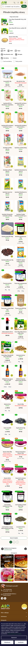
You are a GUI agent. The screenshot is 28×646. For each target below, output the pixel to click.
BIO (4, 50)
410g (22, 291)
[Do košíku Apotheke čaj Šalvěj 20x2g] (25, 144)
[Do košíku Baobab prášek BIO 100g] (12, 233)
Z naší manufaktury (7, 61)
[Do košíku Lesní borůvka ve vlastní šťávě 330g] (25, 501)
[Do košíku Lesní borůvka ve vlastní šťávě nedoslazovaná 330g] (12, 523)
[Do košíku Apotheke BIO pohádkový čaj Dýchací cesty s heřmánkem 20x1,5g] (12, 122)
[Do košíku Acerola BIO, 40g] (12, 78)
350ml (5, 387)
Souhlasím (20, 642)
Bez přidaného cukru (8, 54)
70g (6, 289)
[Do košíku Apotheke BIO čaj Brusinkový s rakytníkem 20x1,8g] (12, 100)
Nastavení (14, 637)
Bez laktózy (6, 58)
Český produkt (18, 61)
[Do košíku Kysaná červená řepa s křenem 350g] (25, 448)
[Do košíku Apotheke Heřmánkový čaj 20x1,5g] (25, 166)
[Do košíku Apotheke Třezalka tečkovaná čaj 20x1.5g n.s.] (25, 211)
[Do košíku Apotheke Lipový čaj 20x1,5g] (12, 188)
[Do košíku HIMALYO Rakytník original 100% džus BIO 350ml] (25, 375)
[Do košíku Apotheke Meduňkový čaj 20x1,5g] (25, 188)
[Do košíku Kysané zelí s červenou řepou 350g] (25, 474)
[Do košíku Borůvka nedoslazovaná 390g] (25, 233)
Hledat (24, 6)
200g (18, 291)
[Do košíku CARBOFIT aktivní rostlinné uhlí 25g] (25, 256)
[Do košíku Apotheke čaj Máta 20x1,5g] (12, 144)
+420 (14, 2)
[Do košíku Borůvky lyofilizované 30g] (12, 256)
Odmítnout (7, 642)
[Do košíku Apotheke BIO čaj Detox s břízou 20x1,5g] (25, 100)
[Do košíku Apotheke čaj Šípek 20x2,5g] (12, 166)
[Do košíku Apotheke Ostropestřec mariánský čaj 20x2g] (12, 211)
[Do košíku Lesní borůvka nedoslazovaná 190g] (12, 501)
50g (6, 410)
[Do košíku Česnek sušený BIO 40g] (25, 305)
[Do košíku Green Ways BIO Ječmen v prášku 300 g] (25, 328)
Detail (25, 78)
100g (6, 434)
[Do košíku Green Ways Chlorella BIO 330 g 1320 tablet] (12, 351)
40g (19, 361)
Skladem (15, 58)
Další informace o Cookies (14, 633)
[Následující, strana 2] (17, 542)
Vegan (18, 50)
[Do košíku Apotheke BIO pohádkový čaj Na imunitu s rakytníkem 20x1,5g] (25, 122)
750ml (9, 387)
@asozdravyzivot (8, 549)
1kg (9, 289)
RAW (11, 50)
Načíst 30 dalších (14, 538)
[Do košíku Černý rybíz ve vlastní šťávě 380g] (12, 305)
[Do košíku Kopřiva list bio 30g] (25, 424)
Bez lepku (20, 54)
